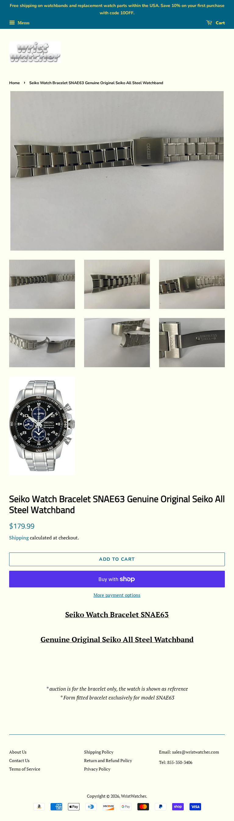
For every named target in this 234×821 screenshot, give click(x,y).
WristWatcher (133, 796)
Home (14, 83)
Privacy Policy (97, 769)
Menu (23, 23)
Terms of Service (24, 769)
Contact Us (19, 760)
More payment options (117, 595)
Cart (219, 23)
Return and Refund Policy (108, 760)
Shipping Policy (98, 752)
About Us (18, 752)
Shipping (19, 537)
